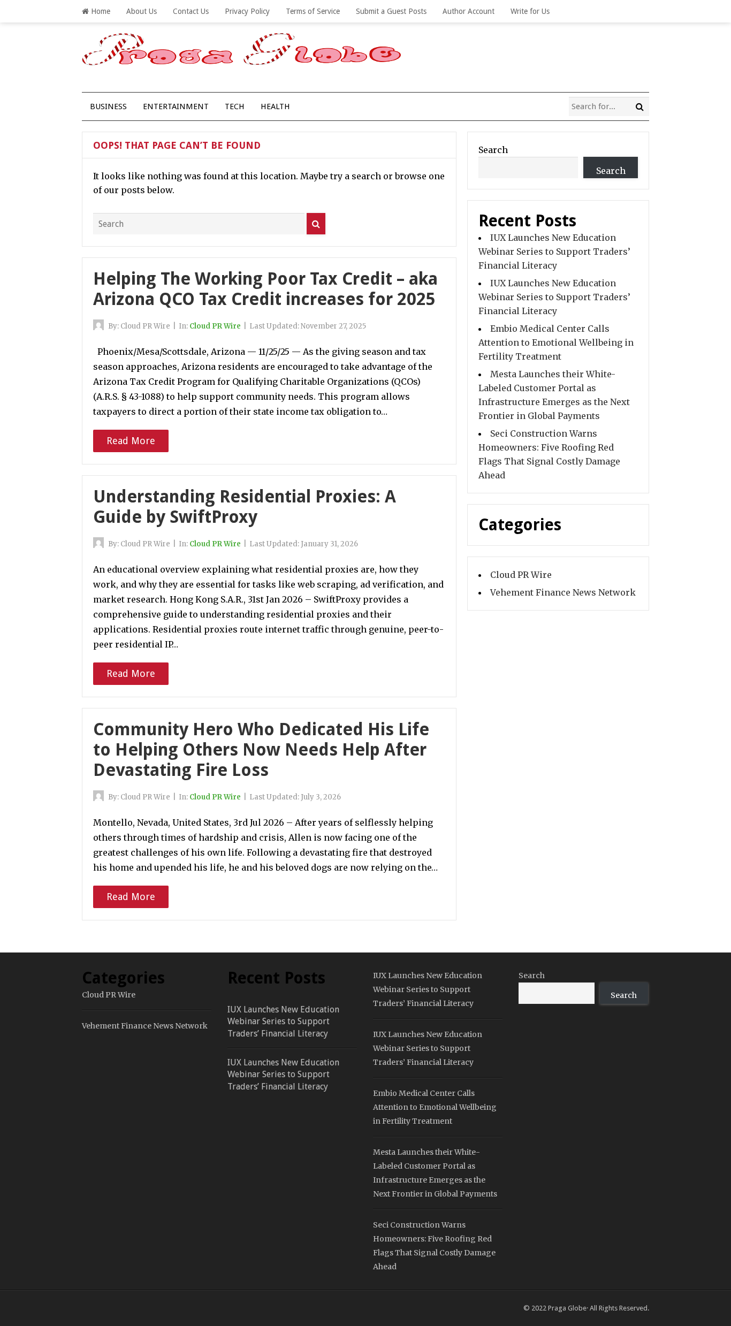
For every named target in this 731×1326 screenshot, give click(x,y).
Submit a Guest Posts (391, 11)
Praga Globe (567, 1308)
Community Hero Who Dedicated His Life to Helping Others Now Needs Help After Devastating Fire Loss (261, 750)
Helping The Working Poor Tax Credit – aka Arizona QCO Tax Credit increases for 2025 (265, 289)
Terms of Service (313, 11)
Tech (235, 106)
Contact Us (191, 11)
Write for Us (530, 11)
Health (275, 106)
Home (99, 11)
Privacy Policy (247, 11)
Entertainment (176, 106)
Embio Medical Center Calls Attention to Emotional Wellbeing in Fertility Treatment (556, 342)
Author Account (468, 11)
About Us (141, 11)
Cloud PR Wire (215, 326)
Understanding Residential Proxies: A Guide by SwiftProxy (244, 506)
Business (108, 106)
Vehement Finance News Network (563, 592)
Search (493, 149)
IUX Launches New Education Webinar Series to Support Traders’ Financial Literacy (554, 251)
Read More (130, 440)
